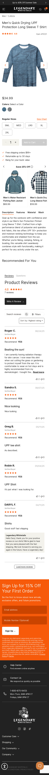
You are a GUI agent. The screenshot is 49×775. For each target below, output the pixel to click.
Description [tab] (8, 212)
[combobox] (31, 320)
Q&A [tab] (21, 275)
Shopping (6, 742)
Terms (11, 656)
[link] (10, 33)
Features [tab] (20, 212)
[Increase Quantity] (16, 142)
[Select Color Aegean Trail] (5, 109)
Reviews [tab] (9, 275)
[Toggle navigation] (4, 9)
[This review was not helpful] (41, 379)
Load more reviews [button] (24, 567)
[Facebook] (24, 729)
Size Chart (42, 119)
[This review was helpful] (37, 379)
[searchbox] (14, 314)
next (46, 2)
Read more (38, 372)
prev (3, 2)
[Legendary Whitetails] (24, 9)
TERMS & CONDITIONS (10, 770)
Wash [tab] (41, 212)
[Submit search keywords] (40, 9)
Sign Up (10, 631)
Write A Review (14, 301)
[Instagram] (19, 729)
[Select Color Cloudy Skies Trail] (10, 109)
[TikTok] (29, 728)
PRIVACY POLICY (27, 770)
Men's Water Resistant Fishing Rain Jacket (14, 199)
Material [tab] (32, 212)
